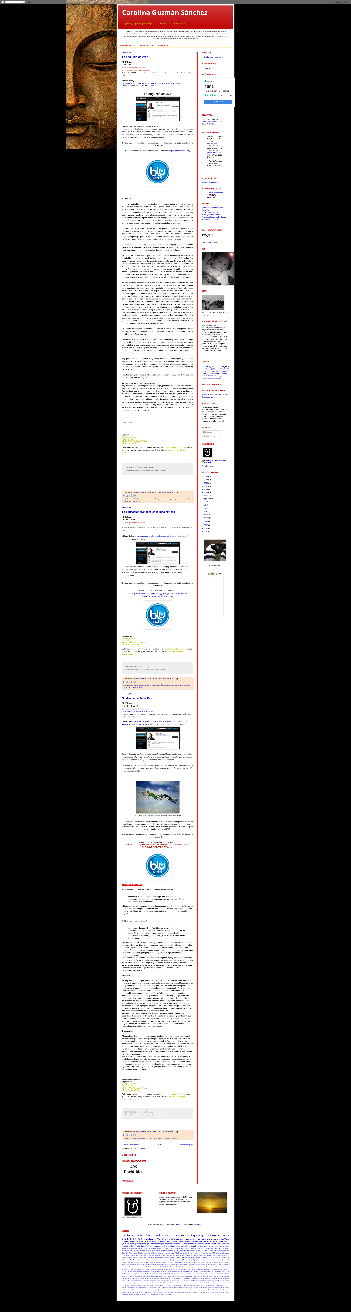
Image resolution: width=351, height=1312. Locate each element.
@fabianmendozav (154, 1244)
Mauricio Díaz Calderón (177, 1264)
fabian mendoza (155, 1246)
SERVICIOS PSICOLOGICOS (134, 441)
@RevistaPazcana (214, 153)
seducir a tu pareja (153, 1290)
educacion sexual (173, 1273)
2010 (206, 532)
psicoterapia (127, 687)
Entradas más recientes (131, 1145)
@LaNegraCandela (154, 1250)
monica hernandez (205, 1255)
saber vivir (183, 1287)
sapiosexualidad (141, 1290)
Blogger (200, 1225)
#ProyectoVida (224, 1248)
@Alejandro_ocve (175, 1260)
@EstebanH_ (186, 1260)
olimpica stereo (136, 1283)
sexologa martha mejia (182, 1290)
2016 (206, 483)
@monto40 (225, 1260)
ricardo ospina (161, 1287)
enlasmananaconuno (202, 1273)
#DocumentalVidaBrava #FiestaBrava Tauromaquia (138, 1260)
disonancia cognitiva (132, 1273)
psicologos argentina (177, 499)
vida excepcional (153, 1294)
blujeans (139, 499)
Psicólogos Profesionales (211, 215)
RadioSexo (210, 1246)
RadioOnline (202, 1246)
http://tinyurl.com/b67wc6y (179, 151)
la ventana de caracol (190, 1255)
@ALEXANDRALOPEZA (208, 1241)
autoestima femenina (219, 371)
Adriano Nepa (126, 1262)
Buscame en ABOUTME (210, 182)
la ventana (176, 1248)
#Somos (216, 150)
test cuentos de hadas (169, 1138)
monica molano (217, 1255)
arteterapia (209, 1244)
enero (205, 521)
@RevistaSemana (202, 1239)
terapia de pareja (134, 501)
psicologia (225, 1255)
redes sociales (127, 1257)
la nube (223, 1278)
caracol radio (147, 499)
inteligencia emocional (159, 1278)
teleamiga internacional (156, 1257)
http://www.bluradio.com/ (137, 67)
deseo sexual (211, 1271)
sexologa (136, 1257)
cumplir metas (224, 1253)
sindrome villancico (212, 1290)
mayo (205, 508)
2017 (206, 480)
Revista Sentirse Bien (172, 1267)
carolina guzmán (157, 685)
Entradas (208, 432)
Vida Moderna (179, 1253)
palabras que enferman (189, 1283)
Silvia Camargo (220, 1246)
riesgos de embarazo (173, 1287)
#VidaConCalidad (127, 1250)
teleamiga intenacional (148, 1292)
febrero (206, 518)
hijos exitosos (213, 1276)
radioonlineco (131, 1287)
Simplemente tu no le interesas (163, 1253)
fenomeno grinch (178, 1276)
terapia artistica (170, 1257)
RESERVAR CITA (208, 124)
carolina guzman (151, 1241)
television (159, 1292)
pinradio (174, 1285)
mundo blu (218, 1280)
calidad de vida (136, 1241)
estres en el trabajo (216, 1273)
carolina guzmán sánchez (160, 499)
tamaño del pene (133, 1292)
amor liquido (134, 685)
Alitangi (177, 1225)
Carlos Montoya (161, 1262)
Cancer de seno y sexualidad (145, 1262)
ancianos (168, 1269)
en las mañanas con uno (187, 1273)
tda (140, 1292)
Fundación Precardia (211, 1262)
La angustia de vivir (135, 56)
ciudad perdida (196, 1269)
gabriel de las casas (165, 1255)
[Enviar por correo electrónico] (124, 495)
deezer (180, 1271)
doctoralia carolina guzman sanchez (156, 1273)
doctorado (205, 374)
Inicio (160, 1145)
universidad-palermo (194, 1257)
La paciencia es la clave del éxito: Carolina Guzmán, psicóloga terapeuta (151, 83)
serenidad (171, 1290)
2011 (206, 528)
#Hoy (209, 146)
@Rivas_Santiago (180, 1250)
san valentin (132, 1290)
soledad (221, 1290)
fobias (187, 1276)
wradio (204, 1257)
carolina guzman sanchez (137, 1235)
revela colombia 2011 (142, 1287)
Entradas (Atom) (139, 1149)
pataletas (200, 1283)
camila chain (183, 1269)
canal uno (179, 1244)
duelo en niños (142, 1255)
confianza (226, 1269)
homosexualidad (224, 1276)
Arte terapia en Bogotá (210, 219)
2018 (206, 477)
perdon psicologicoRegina (130, 1285)
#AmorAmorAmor (213, 1257)
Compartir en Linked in (210, 242)
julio (205, 505)
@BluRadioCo (223, 1241)
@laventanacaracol (168, 1244)
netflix (129, 1283)
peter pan (149, 1138)
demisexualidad (188, 1271)
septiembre (207, 499)
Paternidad (203, 1264)
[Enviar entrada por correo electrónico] (176, 492)
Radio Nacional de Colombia (155, 1267)
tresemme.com (190, 1292)
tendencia (218, 378)
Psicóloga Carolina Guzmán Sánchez (215, 462)
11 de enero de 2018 (215, 166)
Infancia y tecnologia (143, 1264)
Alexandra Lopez (207, 1250)
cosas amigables (215, 565)
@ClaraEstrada (140, 1244)
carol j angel (178, 1241)
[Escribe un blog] (127, 495)
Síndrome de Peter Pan (137, 698)
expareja (125, 1276)
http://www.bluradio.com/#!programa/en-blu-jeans (136, 70)
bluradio (125, 1246)
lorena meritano (149, 1280)
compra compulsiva (216, 1269)
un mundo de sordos (214, 1292)
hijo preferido (204, 1276)
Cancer (133, 1262)
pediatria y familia (209, 1283)
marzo (206, 515)
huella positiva (126, 1278)
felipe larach (158, 1276)
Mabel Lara (165, 1264)
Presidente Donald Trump (137, 1267)
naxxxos (124, 1283)
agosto (206, 502)
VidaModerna (199, 1244)
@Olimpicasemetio (167, 1250)
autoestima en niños (134, 1248)
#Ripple (210, 155)
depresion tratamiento (200, 1271)
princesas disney (199, 1285)
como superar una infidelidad (209, 1253)
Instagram (207, 68)
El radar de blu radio (190, 1262)
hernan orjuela (177, 1255)
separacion (163, 1290)
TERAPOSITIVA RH (146, 46)
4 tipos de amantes (162, 1260)
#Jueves (214, 146)
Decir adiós (169, 1262)
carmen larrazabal (149, 1248)
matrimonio (187, 1280)
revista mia (153, 1287)
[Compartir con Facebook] (132, 495)
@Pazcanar (207, 1260)
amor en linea (141, 1269)
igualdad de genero (138, 1278)
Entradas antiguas (186, 1145)
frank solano (166, 1246)
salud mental (203, 1287)
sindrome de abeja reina (198, 1290)
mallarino (165, 1280)
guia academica (194, 1276)
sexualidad (143, 1257)
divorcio (142, 1273)
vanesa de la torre (131, 1294)
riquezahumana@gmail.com (175, 447)
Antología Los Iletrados (221, 1250)
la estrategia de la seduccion (199, 1278)
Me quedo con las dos (192, 1264)
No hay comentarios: (166, 492)
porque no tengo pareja (186, 1285)
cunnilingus (165, 1271)
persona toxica (144, 1285)
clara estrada (189, 1244)
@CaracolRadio (128, 1244)
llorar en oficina (138, 1280)
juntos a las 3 (176, 1246)
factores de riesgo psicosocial (144, 1276)
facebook (131, 1276)
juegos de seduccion (164, 1248)
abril (205, 511)
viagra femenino (142, 1294)
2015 (206, 486)
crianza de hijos (127, 1271)
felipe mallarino (168, 1276)
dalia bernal (173, 1271)
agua (222, 1267)
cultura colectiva (157, 1271)
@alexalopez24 (216, 1260)
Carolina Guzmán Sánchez (164, 12)
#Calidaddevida (224, 1257)
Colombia (125, 1253)
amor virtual (149, 1269)
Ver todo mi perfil (208, 466)
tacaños (124, 1292)
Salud (140, 1253)
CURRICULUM (162, 46)
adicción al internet (208, 376)
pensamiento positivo (222, 1283)
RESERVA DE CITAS (130, 443)
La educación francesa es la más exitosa (148, 511)
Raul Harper (133, 1253)
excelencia (225, 1273)
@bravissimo (190, 1250)
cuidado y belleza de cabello (142, 1271)
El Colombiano (178, 1262)
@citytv (198, 1250)
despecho (219, 1271)
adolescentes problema (212, 1267)
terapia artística (181, 1257)
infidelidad (148, 1278)
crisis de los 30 (134, 1246)
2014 (206, 490)
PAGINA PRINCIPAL (127, 46)
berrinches (174, 1269)
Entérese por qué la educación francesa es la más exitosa (158, 536)
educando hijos (153, 1255)
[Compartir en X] (129, 495)
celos (188, 1269)
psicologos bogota (184, 685)
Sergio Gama (147, 1253)
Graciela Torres (131, 1264)
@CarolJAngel (127, 439)
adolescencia (200, 1267)
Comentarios (210, 436)
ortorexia (158, 1283)
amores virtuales (159, 1269)
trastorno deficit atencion (177, 1292)
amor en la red (131, 1269)
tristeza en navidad (201, 1292)
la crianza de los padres (182, 1278)
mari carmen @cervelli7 (175, 1280)
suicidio (226, 1290)
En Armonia (200, 1262)
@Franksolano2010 (140, 1250)
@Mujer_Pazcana (129, 437)
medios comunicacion (198, 1280)
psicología (184, 1248)
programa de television (213, 1285)
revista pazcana (194, 1248)
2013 (206, 493)
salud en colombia (138, 687)
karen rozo (170, 1278)
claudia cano (205, 1269)
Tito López (182, 1267)
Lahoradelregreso (156, 1264)
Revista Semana (166, 1241)
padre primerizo (177, 1283)
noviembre (207, 495)
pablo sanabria (166, 1283)
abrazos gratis (218, 376)
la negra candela (214, 1278)
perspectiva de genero (157, 1285)
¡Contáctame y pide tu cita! (213, 57)
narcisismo (225, 1280)
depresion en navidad (129, 1255)
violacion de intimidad (165, 1294)
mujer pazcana (210, 1280)
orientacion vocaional (148, 1283)
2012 (206, 525)
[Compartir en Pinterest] (134, 495)
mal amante (158, 1280)
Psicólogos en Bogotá (210, 212)
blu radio (133, 499)
